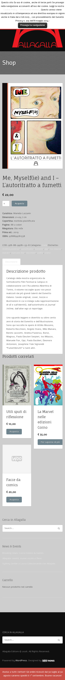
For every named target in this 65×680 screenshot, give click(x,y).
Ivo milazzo (55, 248)
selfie (40, 252)
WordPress (21, 660)
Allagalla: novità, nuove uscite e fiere (22, 558)
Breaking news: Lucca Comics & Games (23, 553)
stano (48, 252)
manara (6, 252)
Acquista (19, 203)
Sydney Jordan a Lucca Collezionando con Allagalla (28, 563)
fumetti (39, 248)
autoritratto (27, 248)
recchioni (31, 252)
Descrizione (11, 261)
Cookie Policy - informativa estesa (21, 9)
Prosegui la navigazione (32, 25)
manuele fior (18, 252)
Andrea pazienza (11, 248)
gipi (46, 248)
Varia (44, 245)
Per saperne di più (50, 442)
